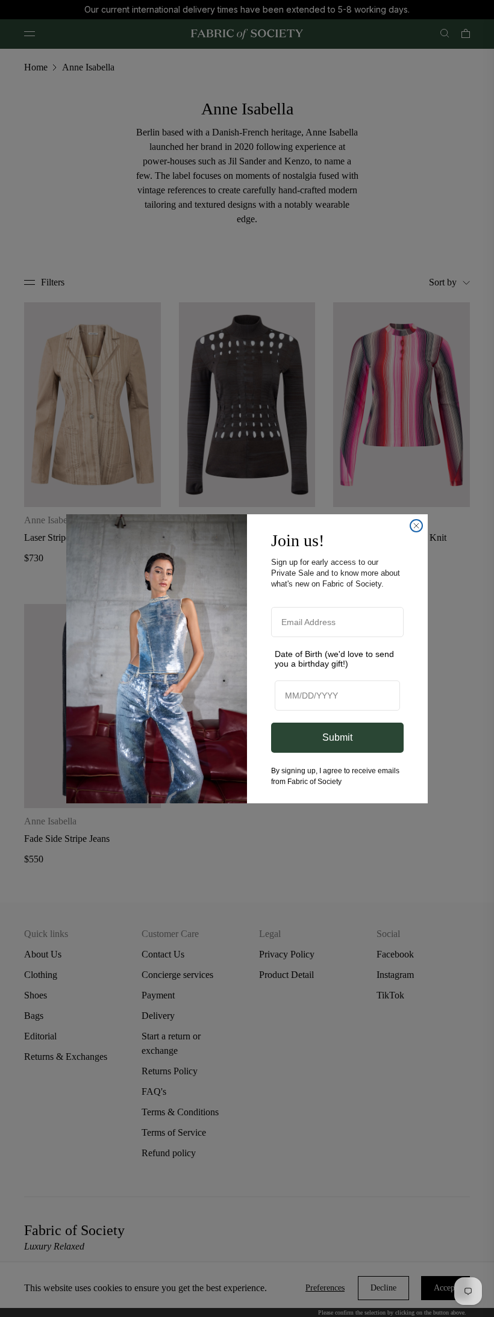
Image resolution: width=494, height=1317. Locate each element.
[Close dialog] (416, 526)
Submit (337, 737)
